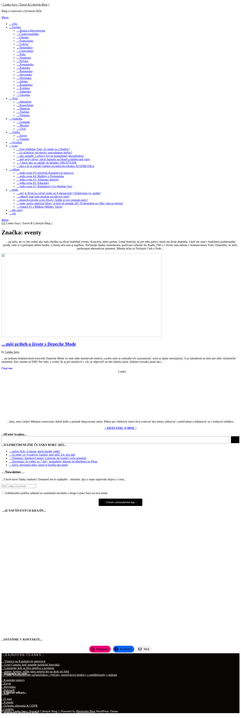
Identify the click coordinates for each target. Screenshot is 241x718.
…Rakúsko (23, 67)
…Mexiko (23, 125)
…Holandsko (25, 47)
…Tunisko (23, 139)
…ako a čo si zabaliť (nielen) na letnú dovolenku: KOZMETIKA (55, 166)
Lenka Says (12, 352)
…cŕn (12, 213)
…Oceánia (15, 142)
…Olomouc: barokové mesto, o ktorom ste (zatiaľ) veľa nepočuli (47, 458)
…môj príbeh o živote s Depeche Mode (39, 344)
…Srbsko (22, 81)
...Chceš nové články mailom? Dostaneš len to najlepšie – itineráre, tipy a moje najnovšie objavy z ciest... (64, 479)
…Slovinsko (24, 78)
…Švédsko (23, 88)
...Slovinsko (9, 686)
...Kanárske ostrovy (13, 680)
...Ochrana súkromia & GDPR (20, 705)
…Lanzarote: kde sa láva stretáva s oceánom (28, 668)
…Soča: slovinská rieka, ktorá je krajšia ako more (38, 464)
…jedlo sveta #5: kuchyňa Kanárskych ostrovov (45, 172)
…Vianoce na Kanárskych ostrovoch (23, 661)
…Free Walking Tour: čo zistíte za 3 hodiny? (43, 149)
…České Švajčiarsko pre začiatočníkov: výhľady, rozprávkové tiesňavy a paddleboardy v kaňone (59, 674)
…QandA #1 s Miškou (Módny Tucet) (39, 206)
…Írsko (21, 54)
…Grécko (22, 44)
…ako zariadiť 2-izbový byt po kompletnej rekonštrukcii (50, 155)
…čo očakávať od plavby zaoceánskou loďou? (44, 152)
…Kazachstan (25, 105)
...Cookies (8, 709)
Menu (5, 17)
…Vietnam (23, 115)
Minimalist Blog (85, 711)
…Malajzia (23, 108)
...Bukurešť (8, 690)
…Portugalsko (25, 64)
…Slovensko (24, 74)
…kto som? (16, 210)
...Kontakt (7, 702)
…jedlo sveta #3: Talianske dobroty (38, 179)
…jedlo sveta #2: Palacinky (33, 183)
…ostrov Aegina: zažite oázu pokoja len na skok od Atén (35, 671)
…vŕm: (13, 23)
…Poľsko (22, 61)
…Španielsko (25, 84)
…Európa (15, 27)
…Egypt (22, 135)
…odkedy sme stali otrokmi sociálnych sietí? (43, 196)
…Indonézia (24, 101)
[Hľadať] (235, 439)
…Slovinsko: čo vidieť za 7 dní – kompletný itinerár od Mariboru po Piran (53, 461)
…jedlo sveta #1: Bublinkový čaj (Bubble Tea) (44, 186)
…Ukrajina (23, 95)
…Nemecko (24, 57)
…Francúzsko (25, 40)
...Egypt (6, 683)
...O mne (7, 699)
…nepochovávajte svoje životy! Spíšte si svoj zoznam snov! (52, 200)
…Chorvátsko (25, 50)
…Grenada (23, 122)
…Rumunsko (25, 71)
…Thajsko (23, 111)
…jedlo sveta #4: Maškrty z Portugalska (40, 176)
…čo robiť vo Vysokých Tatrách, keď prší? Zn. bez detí (42, 454)
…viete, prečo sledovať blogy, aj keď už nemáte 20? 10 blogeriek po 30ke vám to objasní (70, 203)
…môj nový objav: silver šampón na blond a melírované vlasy (53, 159)
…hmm (13, 189)
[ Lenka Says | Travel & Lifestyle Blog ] (25, 4)
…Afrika (14, 132)
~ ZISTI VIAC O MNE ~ (120, 428)
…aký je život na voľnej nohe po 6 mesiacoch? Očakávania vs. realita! (59, 193)
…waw (13, 145)
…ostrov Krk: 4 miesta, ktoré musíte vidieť (34, 451)
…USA (21, 128)
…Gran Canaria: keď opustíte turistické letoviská (30, 664)
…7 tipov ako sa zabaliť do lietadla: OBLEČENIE (47, 162)
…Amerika (15, 118)
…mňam (14, 169)
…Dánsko (23, 37)
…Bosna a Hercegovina (31, 30)
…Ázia (13, 98)
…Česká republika (28, 34)
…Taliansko (24, 91)
